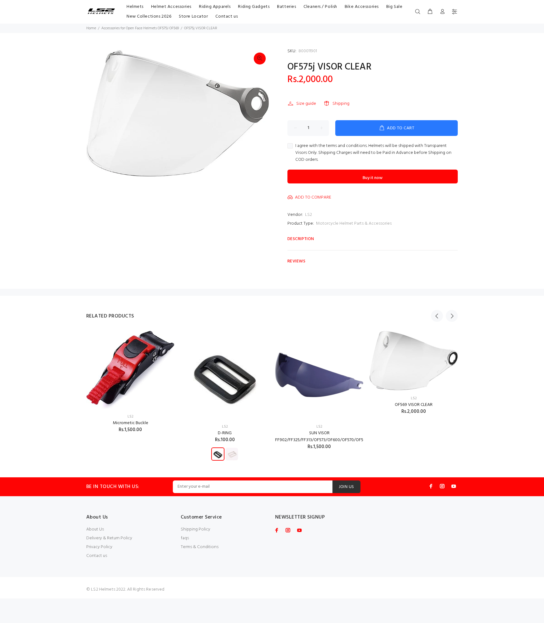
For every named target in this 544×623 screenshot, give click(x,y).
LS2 (308, 214)
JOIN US (346, 487)
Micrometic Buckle (130, 423)
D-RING (225, 433)
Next (452, 316)
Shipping (340, 103)
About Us (95, 529)
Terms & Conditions (199, 547)
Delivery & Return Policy (109, 538)
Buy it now (372, 178)
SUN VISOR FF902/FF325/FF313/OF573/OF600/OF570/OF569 (321, 436)
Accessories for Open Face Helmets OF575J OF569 (140, 28)
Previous (437, 316)
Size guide (306, 103)
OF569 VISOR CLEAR (414, 404)
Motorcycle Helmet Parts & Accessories (354, 223)
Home (91, 28)
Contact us (96, 555)
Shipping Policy (195, 529)
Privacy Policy (99, 547)
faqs (185, 538)
